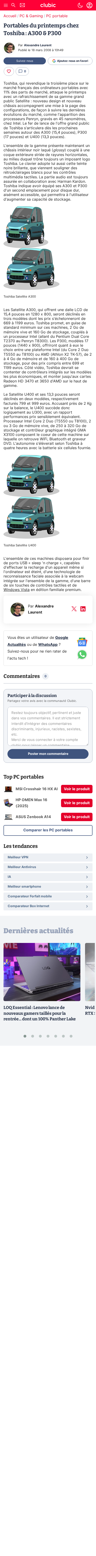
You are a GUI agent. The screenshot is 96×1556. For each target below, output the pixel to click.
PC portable (57, 16)
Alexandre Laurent (37, 45)
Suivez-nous (24, 61)
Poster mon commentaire (48, 754)
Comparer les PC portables (48, 830)
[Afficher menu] (5, 5)
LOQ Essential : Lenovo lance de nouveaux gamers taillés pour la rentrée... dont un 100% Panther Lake (39, 1013)
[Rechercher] (13, 5)
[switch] (80, 5)
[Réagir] (9, 71)
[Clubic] (48, 6)
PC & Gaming (31, 16)
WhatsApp (48, 645)
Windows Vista (16, 590)
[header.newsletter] (22, 5)
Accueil (9, 16)
